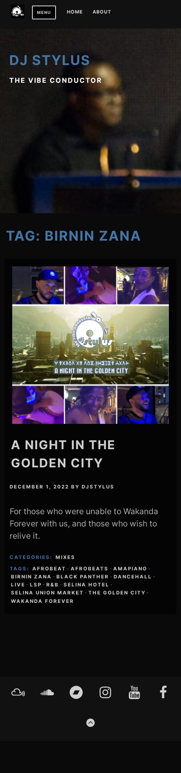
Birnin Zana (31, 577)
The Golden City (117, 593)
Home (75, 12)
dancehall (133, 577)
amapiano (130, 569)
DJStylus (98, 487)
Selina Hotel (86, 585)
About (102, 12)
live (18, 585)
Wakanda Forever (42, 601)
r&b (52, 585)
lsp (36, 585)
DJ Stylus (49, 60)
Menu (44, 12)
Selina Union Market (47, 593)
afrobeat (49, 569)
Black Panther (82, 577)
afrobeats (90, 569)
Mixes (65, 557)
